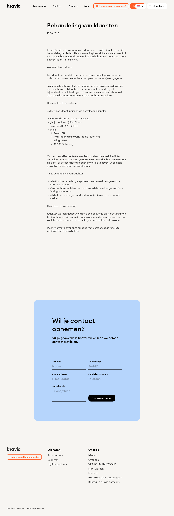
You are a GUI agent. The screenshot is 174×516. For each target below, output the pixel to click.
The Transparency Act (35, 508)
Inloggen (93, 473)
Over (86, 6)
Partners (73, 6)
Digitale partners (57, 464)
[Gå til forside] (14, 6)
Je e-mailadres (59, 373)
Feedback (11, 508)
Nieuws (92, 455)
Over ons (93, 459)
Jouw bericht (59, 386)
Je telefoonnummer (98, 373)
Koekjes (20, 508)
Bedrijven (57, 6)
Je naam (56, 361)
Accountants (39, 6)
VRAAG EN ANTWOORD (102, 464)
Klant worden (96, 468)
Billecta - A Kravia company (104, 481)
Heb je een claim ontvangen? (105, 477)
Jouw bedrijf (94, 361)
